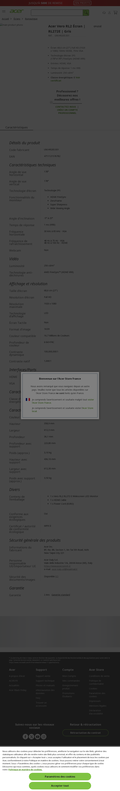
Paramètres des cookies (60, 776)
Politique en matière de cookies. (25, 769)
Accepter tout (60, 785)
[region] (60, 769)
